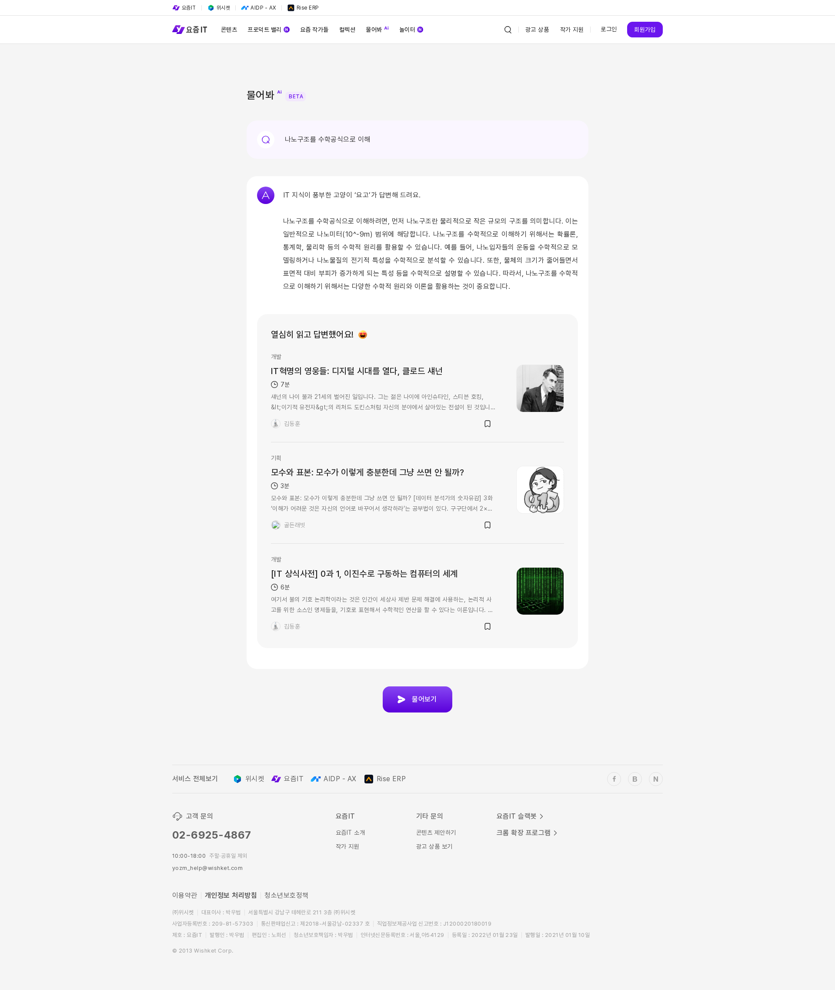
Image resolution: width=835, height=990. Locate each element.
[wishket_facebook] (614, 779)
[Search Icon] (508, 29)
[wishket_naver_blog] (656, 779)
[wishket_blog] (635, 779)
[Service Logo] (189, 30)
